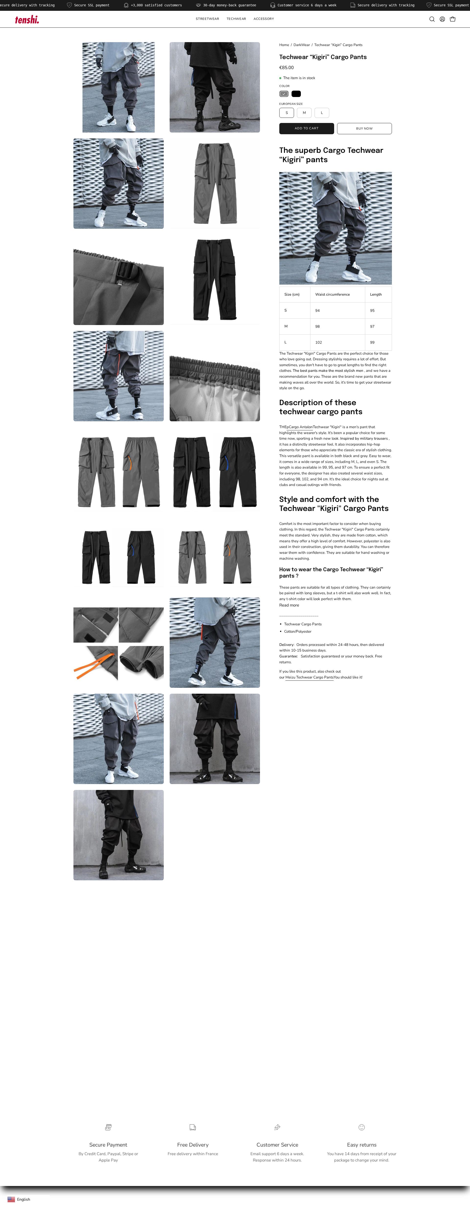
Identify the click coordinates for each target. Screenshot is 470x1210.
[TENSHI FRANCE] (27, 19)
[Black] (296, 94)
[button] (236, 19)
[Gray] (284, 94)
